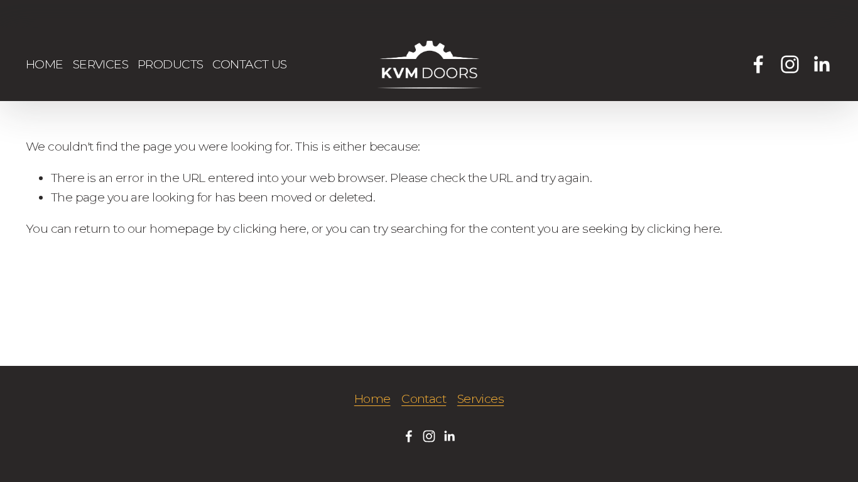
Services (480, 398)
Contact (423, 398)
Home (372, 398)
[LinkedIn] (821, 64)
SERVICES (100, 64)
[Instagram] (790, 64)
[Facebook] (758, 64)
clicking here (269, 228)
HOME (44, 64)
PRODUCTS (170, 64)
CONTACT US (249, 64)
